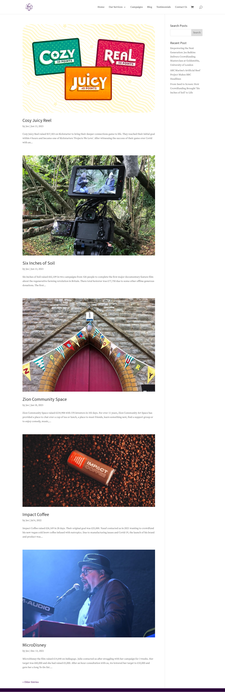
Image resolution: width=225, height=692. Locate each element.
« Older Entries (30, 682)
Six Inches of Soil (38, 263)
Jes (27, 126)
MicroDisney (34, 645)
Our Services (116, 7)
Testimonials (163, 7)
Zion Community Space (44, 399)
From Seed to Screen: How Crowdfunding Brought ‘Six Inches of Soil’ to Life (185, 88)
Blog (149, 7)
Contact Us (181, 7)
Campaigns (136, 7)
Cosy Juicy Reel (37, 120)
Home (101, 7)
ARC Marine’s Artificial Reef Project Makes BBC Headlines (185, 75)
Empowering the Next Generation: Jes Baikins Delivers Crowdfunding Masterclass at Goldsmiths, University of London (185, 57)
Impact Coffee (35, 514)
